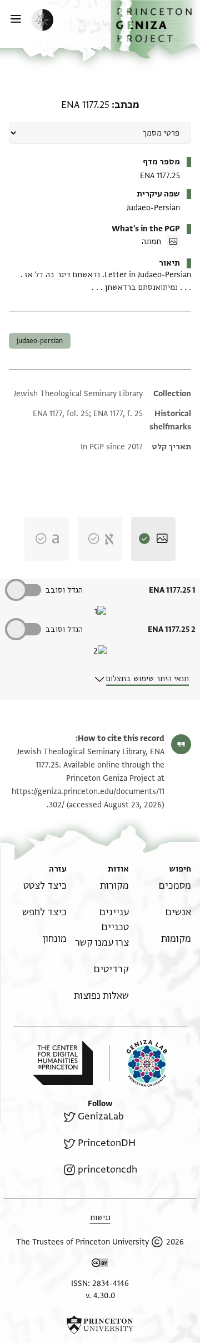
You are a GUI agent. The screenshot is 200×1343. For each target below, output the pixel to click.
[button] (155, 29)
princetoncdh (107, 1169)
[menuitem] (175, 885)
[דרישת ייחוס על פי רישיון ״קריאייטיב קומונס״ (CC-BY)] (100, 1264)
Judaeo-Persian (40, 340)
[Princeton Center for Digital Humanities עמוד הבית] (63, 1063)
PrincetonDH (107, 1143)
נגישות (100, 1217)
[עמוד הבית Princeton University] (100, 1324)
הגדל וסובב (64, 590)
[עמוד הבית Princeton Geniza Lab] (138, 1063)
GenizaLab (101, 1116)
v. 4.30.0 (100, 1295)
